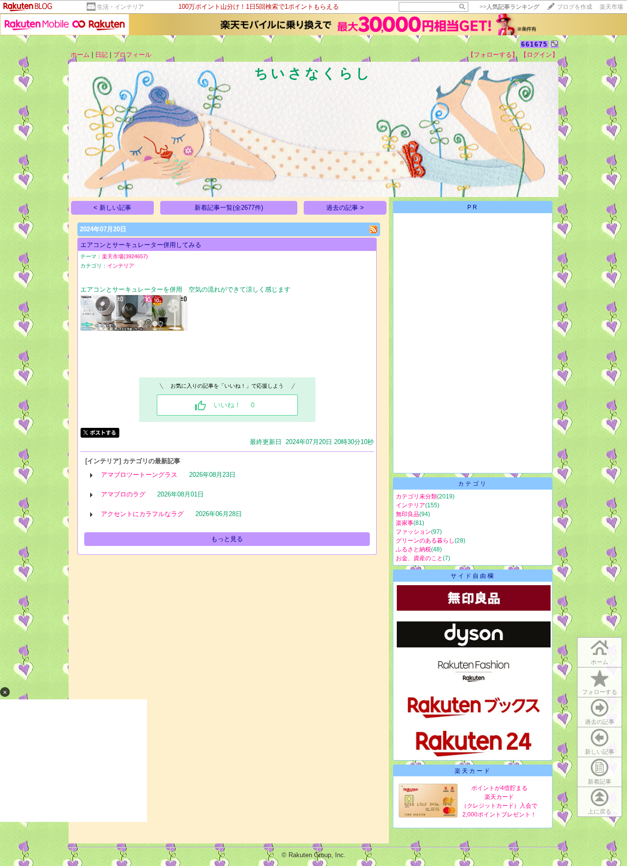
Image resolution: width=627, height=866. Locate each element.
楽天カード (473, 770)
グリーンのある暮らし (425, 540)
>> (509, 6)
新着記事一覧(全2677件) (228, 207)
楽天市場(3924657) (125, 256)
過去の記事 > (345, 207)
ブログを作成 (574, 6)
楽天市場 (611, 6)
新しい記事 (599, 751)
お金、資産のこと (419, 558)
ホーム (80, 54)
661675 (534, 44)
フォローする (599, 692)
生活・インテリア (120, 6)
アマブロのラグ (123, 494)
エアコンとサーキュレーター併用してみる (140, 244)
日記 (101, 54)
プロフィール (132, 54)
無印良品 (407, 514)
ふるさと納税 (413, 549)
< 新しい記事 (112, 207)
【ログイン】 (539, 54)
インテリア (120, 266)
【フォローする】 (492, 54)
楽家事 (404, 523)
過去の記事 (599, 721)
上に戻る (599, 811)
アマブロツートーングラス (139, 474)
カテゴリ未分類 (416, 496)
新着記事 (599, 781)
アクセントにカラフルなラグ (142, 514)
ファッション (413, 531)
